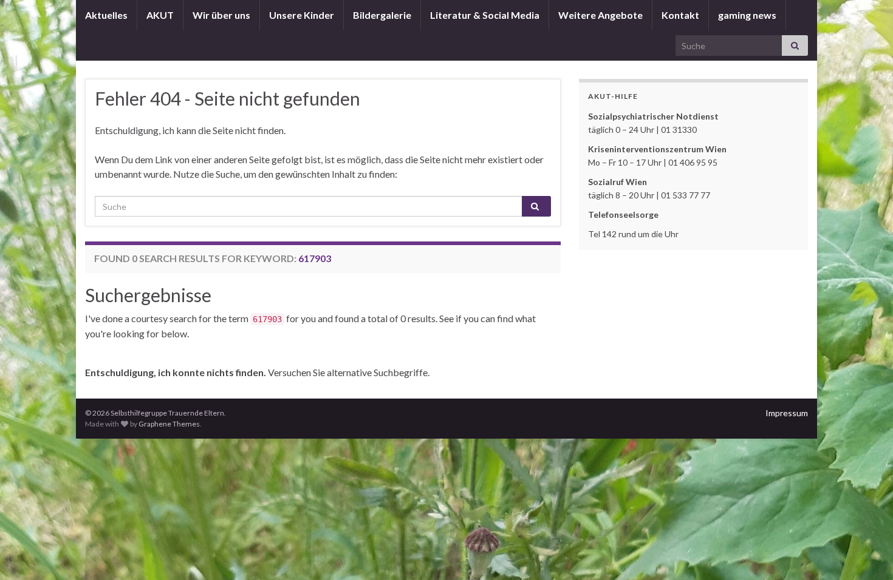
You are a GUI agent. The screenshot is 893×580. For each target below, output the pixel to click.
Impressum (786, 413)
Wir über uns (221, 15)
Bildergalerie (382, 15)
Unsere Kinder (301, 15)
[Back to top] (865, 553)
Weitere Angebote (600, 15)
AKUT (160, 15)
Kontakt (680, 15)
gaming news (747, 15)
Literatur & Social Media (484, 15)
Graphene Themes (169, 423)
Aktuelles (106, 15)
